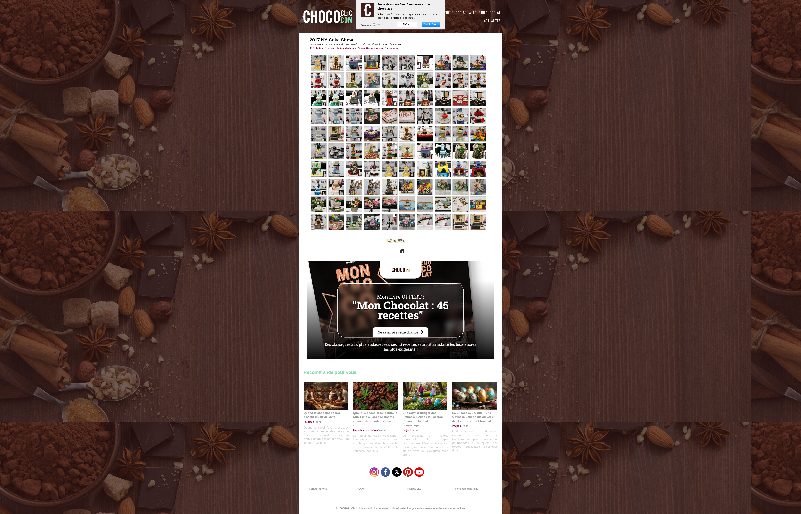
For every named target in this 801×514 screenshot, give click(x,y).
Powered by (367, 24)
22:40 (464, 426)
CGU (361, 488)
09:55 (382, 430)
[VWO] (377, 24)
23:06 (415, 430)
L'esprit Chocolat (452, 12)
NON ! (407, 24)
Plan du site (414, 488)
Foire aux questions (466, 488)
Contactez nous (317, 488)
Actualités (492, 20)
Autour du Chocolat (484, 12)
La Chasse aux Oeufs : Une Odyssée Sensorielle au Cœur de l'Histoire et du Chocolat (473, 417)
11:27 (317, 422)
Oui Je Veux (431, 24)
